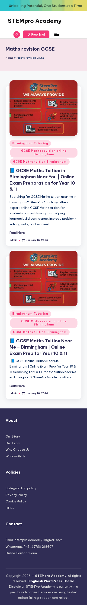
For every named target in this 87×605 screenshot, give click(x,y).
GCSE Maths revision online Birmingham (44, 152)
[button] (36, 34)
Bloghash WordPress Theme (50, 581)
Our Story (13, 436)
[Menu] (56, 34)
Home (9, 57)
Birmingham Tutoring (30, 143)
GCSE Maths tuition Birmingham (40, 161)
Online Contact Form (21, 553)
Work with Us (15, 456)
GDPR (10, 508)
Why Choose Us (17, 449)
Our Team (13, 443)
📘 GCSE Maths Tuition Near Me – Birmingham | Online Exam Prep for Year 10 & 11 (41, 347)
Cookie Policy (16, 501)
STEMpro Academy (34, 20)
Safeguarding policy (21, 488)
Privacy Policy (16, 495)
